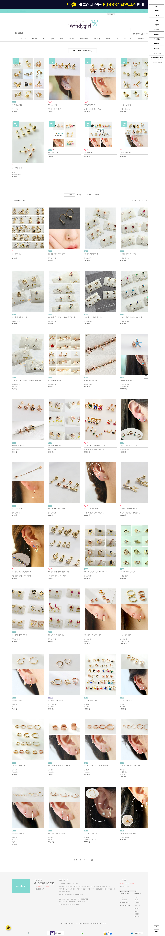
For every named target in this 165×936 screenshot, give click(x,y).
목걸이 (52, 39)
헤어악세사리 (141, 39)
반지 (44, 39)
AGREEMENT (123, 900)
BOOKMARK (11, 11)
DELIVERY (137, 917)
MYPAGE (132, 11)
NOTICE (156, 34)
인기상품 (134, 200)
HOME (121, 897)
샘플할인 (108, 39)
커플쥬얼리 (97, 39)
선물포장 (156, 48)
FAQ (156, 20)
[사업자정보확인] (83, 899)
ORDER (124, 11)
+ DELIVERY (23, 11)
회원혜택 (156, 29)
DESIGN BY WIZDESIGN (98, 923)
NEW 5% (23, 39)
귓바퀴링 (89, 195)
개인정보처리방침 (124, 902)
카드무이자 (156, 25)
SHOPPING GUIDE (125, 905)
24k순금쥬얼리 (128, 39)
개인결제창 (156, 44)
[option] (82, 4)
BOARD (141, 11)
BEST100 (34, 39)
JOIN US (110, 11)
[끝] (91, 860)
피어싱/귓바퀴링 (84, 39)
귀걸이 (61, 39)
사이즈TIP (156, 15)
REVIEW (156, 11)
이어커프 (97, 195)
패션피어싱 (80, 195)
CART (117, 11)
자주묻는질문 (137, 905)
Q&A (156, 6)
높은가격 (148, 200)
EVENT (136, 911)
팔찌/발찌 (71, 39)
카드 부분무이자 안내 (144, 34)
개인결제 (136, 914)
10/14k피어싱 (70, 195)
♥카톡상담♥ (156, 39)
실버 (117, 39)
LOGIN (104, 11)
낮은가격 (141, 200)
